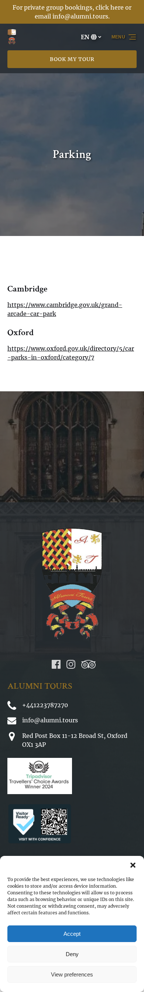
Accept (72, 934)
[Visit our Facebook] (56, 664)
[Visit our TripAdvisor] (88, 664)
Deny (72, 954)
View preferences (72, 974)
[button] (133, 865)
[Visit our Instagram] (70, 664)
